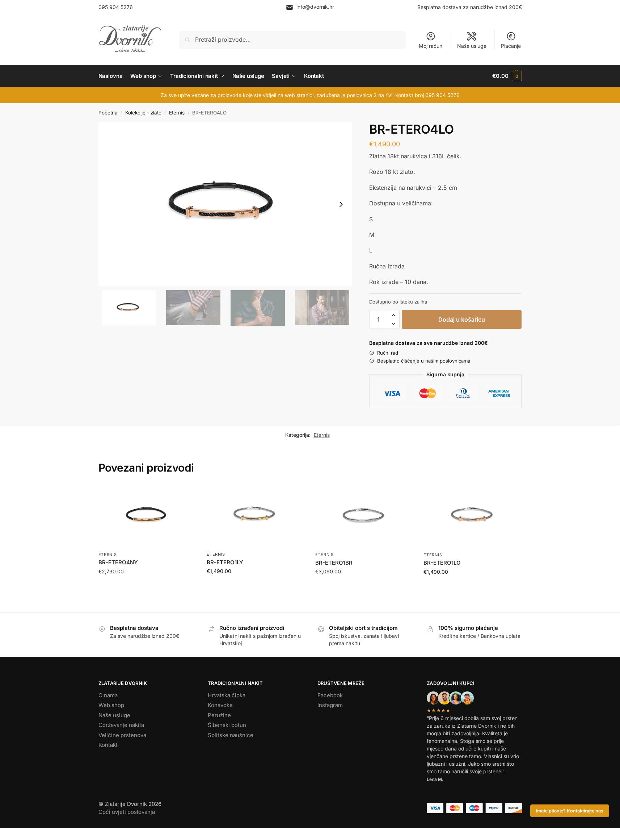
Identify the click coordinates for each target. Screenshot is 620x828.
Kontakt (108, 744)
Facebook (330, 695)
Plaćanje (511, 46)
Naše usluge (471, 46)
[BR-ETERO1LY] (255, 516)
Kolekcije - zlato (143, 113)
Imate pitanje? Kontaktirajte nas (569, 811)
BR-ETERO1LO (442, 562)
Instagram (330, 705)
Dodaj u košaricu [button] (147, 587)
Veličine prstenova (122, 735)
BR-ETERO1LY (225, 562)
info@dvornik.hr (315, 7)
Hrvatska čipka (226, 695)
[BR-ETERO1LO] (472, 516)
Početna (108, 113)
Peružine (219, 715)
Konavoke (220, 705)
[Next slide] (341, 204)
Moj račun (430, 46)
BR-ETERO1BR (334, 562)
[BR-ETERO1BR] (364, 516)
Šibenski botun (227, 725)
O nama (108, 695)
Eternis (177, 113)
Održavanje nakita (121, 725)
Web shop (111, 705)
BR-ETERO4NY (118, 562)
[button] (507, 76)
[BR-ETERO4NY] (147, 516)
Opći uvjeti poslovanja (126, 811)
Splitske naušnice (230, 735)
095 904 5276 (115, 7)
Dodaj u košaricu (461, 319)
